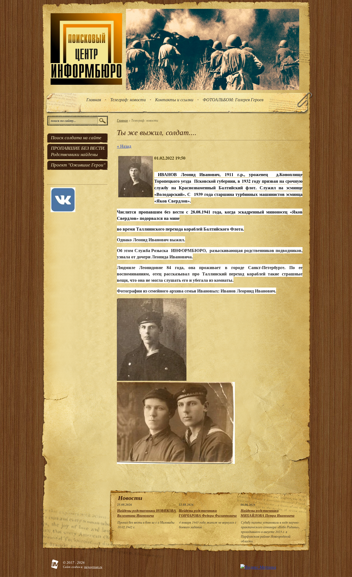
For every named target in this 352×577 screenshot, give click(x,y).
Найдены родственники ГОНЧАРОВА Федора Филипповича (208, 513)
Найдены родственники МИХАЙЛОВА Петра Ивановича (268, 513)
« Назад (124, 146)
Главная (122, 120)
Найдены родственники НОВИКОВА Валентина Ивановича (146, 513)
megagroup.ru (93, 567)
